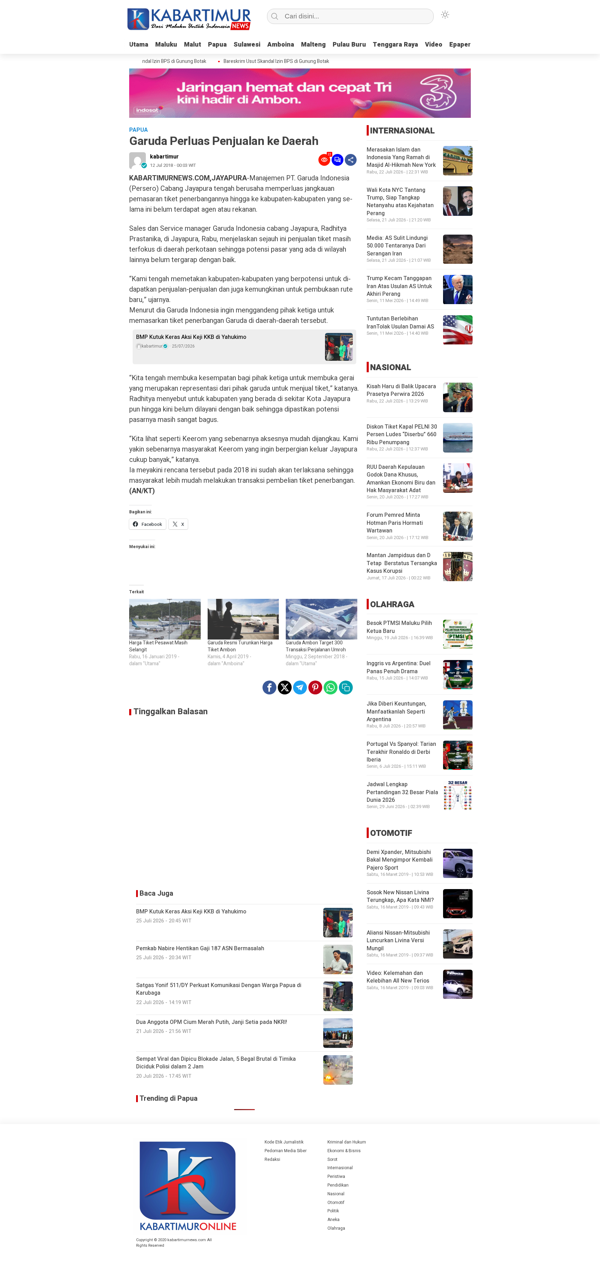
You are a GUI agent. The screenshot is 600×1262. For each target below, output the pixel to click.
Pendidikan (338, 1185)
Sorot (332, 1159)
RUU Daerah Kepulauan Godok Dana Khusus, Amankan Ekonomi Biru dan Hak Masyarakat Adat (401, 479)
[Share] (351, 160)
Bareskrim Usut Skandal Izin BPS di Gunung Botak (264, 61)
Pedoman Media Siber (286, 1151)
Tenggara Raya (395, 44)
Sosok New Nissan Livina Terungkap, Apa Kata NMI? (400, 897)
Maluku (166, 44)
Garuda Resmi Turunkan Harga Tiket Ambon (240, 646)
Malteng (313, 44)
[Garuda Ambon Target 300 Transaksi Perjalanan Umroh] (321, 619)
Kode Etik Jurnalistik (284, 1142)
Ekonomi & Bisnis (344, 1151)
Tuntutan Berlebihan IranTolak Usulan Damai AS (400, 323)
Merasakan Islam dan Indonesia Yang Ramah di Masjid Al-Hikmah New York (401, 158)
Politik (333, 1211)
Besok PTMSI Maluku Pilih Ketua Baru (399, 627)
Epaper (460, 44)
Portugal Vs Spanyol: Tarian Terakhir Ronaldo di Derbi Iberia (401, 752)
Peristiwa (336, 1176)
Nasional (335, 1194)
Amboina (280, 44)
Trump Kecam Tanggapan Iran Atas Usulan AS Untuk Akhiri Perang (399, 287)
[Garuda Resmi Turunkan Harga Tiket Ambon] (243, 619)
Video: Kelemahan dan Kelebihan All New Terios (398, 977)
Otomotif (335, 1202)
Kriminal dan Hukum (346, 1142)
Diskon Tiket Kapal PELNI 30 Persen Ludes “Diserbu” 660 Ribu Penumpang (402, 435)
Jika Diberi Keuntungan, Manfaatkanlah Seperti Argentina (396, 712)
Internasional (340, 1168)
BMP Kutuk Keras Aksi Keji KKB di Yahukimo (191, 337)
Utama (138, 44)
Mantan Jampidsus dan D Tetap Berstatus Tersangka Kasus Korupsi (402, 564)
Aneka (333, 1219)
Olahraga (336, 1228)
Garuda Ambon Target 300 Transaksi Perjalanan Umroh (316, 646)
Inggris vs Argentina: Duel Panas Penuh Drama (399, 668)
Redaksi (272, 1159)
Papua (217, 44)
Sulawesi (247, 44)
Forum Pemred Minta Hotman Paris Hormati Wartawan (395, 523)
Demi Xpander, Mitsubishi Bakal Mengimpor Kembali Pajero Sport (400, 860)
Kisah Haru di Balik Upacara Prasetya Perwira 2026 (401, 390)
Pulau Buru (349, 44)
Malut (192, 44)
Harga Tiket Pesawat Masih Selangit (158, 646)
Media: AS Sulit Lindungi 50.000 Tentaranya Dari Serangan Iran (397, 246)
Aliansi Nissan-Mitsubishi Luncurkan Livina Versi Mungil (398, 941)
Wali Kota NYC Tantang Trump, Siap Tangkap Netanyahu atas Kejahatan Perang (400, 202)
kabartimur (164, 157)
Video (433, 44)
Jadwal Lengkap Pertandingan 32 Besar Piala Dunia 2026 (402, 793)
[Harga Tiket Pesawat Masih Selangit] (165, 619)
